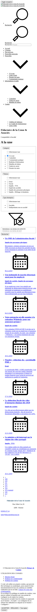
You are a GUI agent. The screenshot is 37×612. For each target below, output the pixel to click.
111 (6, 483)
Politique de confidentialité (13, 579)
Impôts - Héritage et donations (19, 192)
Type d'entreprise (8, 197)
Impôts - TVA (13, 186)
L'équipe (8, 50)
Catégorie (6, 148)
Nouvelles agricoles (11, 54)
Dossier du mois (14, 77)
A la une (11, 73)
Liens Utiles (13, 125)
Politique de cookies (11, 580)
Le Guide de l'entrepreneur (17, 124)
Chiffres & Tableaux (15, 122)
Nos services (9, 52)
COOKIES (4, 610)
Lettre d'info (13, 75)
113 (6, 486)
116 (6, 492)
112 (6, 485)
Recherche (8, 45)
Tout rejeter (23, 608)
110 (6, 481)
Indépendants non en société (18, 207)
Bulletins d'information (16, 162)
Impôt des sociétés (15, 188)
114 (6, 488)
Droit (10, 182)
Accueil (7, 48)
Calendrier (12, 99)
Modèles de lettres (15, 102)
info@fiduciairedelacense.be (10, 515)
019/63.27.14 (5, 511)
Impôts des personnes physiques (19, 190)
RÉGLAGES (14, 608)
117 (6, 494)
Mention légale (10, 577)
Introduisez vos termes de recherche (14, 229)
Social (11, 184)
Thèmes (5, 174)
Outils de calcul (14, 100)
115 (9, 490)
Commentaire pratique (16, 79)
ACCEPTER (5, 608)
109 (6, 479)
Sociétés (11, 205)
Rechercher (5, 234)
